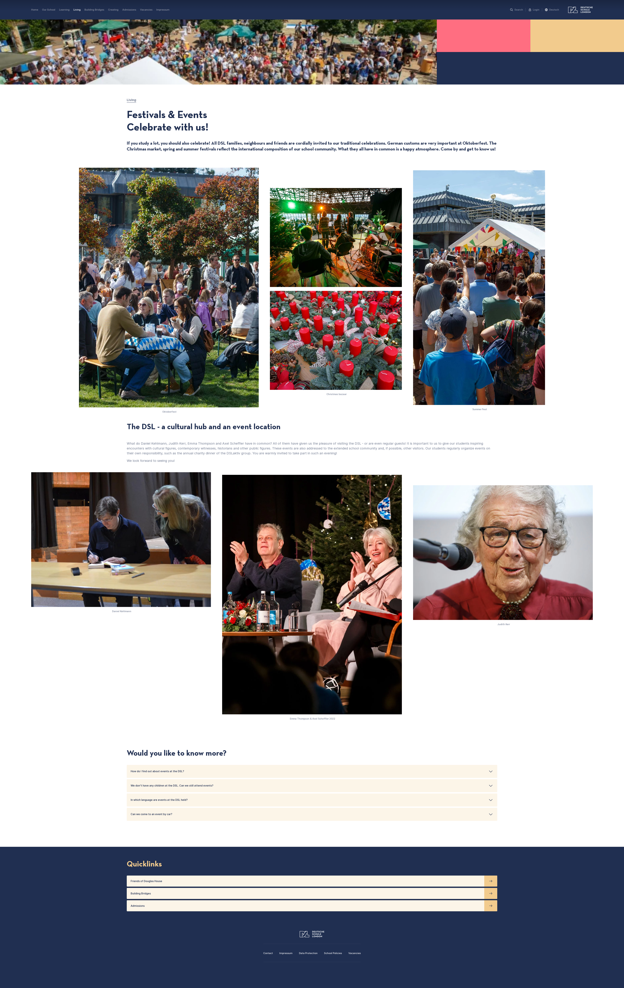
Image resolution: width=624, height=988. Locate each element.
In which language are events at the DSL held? (159, 799)
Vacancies (146, 9)
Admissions (129, 9)
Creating (113, 9)
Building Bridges (94, 9)
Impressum (162, 9)
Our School (48, 9)
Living (77, 9)
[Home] (580, 9)
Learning (64, 9)
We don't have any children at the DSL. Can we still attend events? (172, 785)
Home (34, 9)
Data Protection (308, 953)
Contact (268, 953)
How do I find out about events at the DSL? (157, 771)
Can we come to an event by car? (151, 814)
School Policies (333, 953)
